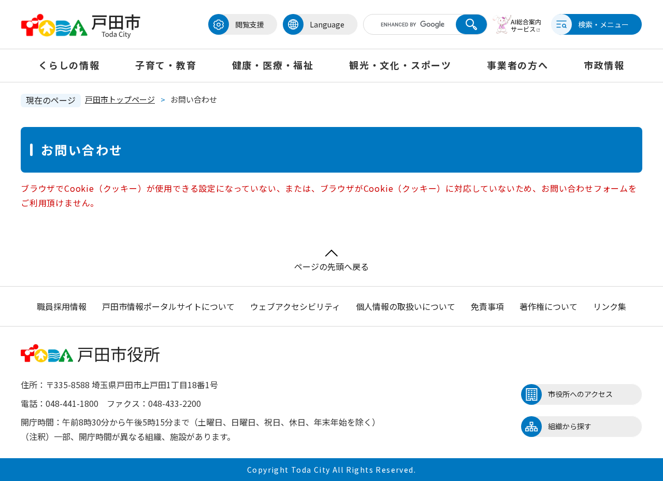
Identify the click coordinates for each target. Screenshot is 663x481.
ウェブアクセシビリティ (295, 306)
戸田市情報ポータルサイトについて (168, 306)
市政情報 (604, 65)
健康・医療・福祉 (273, 65)
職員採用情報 (62, 306)
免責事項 (487, 306)
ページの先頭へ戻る (331, 266)
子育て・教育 (166, 65)
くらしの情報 (69, 65)
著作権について (549, 306)
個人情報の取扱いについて (405, 306)
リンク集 (609, 306)
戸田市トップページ (120, 99)
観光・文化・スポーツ (400, 65)
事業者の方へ (518, 65)
